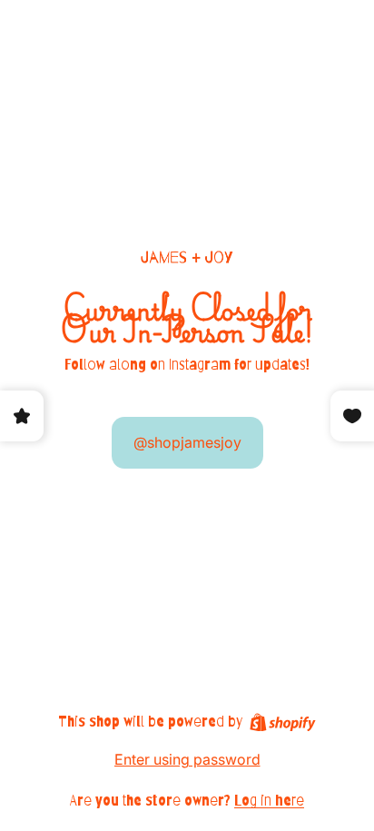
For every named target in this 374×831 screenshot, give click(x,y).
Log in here (269, 800)
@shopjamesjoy (187, 442)
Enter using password (187, 759)
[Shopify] (283, 722)
